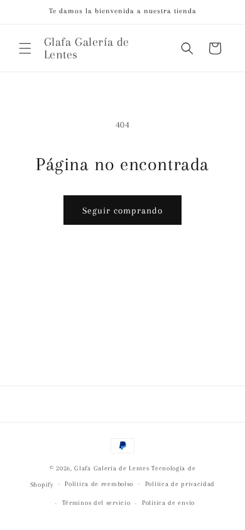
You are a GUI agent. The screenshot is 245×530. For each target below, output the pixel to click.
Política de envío (168, 503)
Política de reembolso (99, 484)
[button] (25, 48)
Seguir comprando (122, 210)
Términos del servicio (96, 503)
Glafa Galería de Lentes (111, 468)
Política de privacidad (180, 484)
